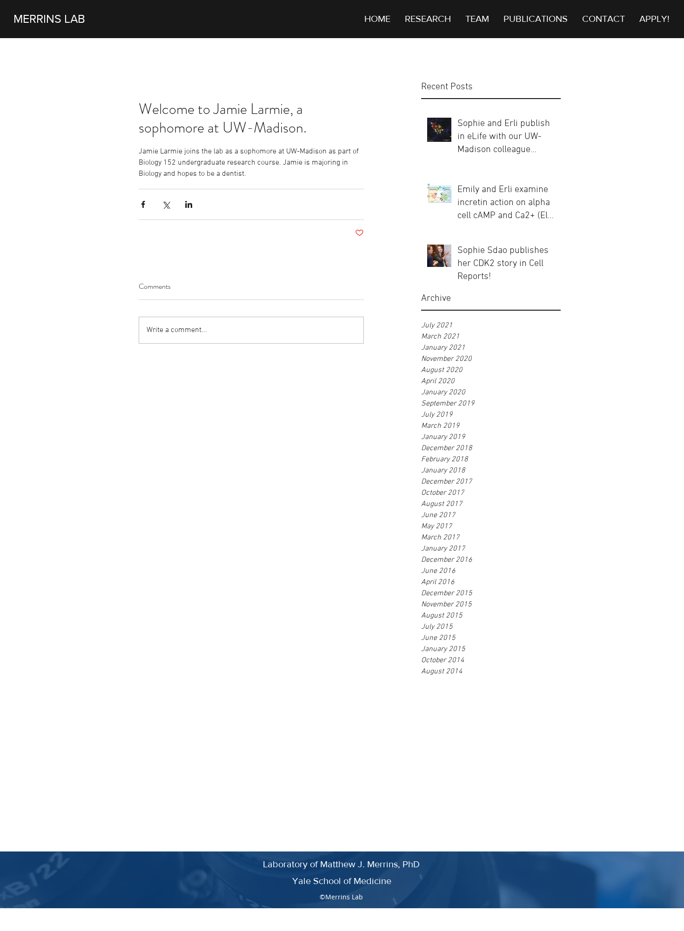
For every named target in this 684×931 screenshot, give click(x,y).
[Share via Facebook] (143, 204)
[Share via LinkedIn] (188, 204)
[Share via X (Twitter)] (165, 204)
